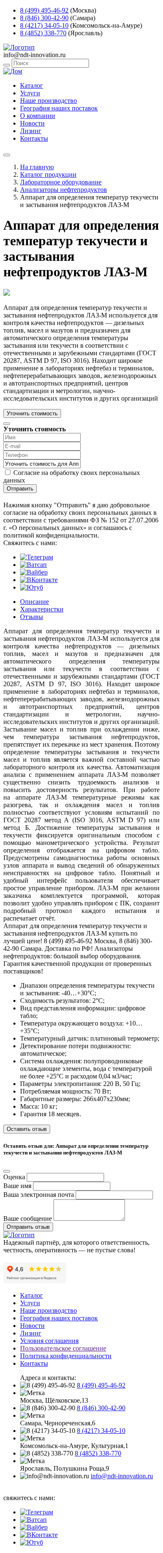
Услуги (30, 93)
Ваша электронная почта (38, 1194)
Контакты (34, 138)
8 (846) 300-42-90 (44, 17)
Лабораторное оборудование (61, 182)
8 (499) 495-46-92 (44, 10)
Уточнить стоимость (32, 413)
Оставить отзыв (27, 1129)
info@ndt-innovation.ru (122, 1476)
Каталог (31, 85)
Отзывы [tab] (31, 616)
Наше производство (48, 100)
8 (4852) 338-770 (43, 33)
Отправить (20, 488)
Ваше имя (17, 1185)
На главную (37, 167)
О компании (37, 115)
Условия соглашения (49, 1340)
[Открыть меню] (6, 155)
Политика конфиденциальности (66, 1355)
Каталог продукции (48, 174)
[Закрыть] (6, 423)
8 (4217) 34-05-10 (44, 25)
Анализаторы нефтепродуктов (63, 189)
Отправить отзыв (28, 1227)
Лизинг (30, 130)
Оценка (14, 1176)
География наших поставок (59, 108)
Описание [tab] (34, 601)
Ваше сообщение (27, 1218)
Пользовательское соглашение (63, 1348)
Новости (32, 123)
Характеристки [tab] (42, 609)
